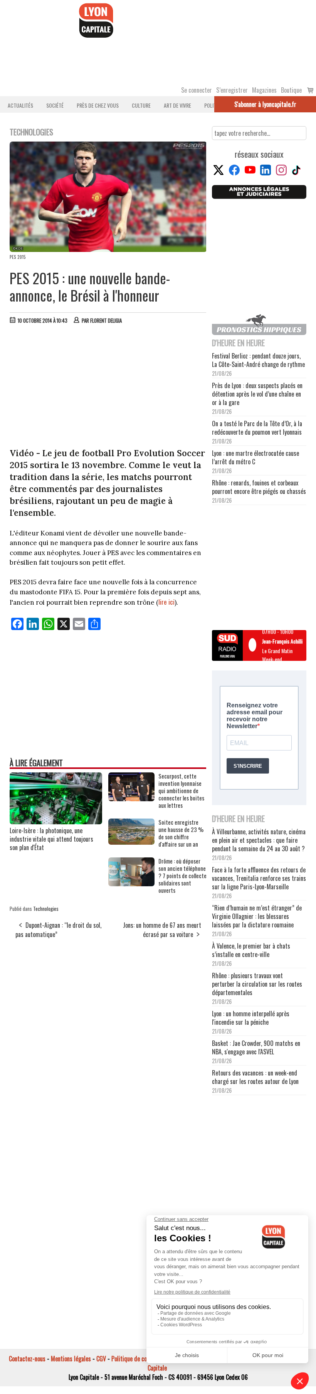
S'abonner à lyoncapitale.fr (265, 104)
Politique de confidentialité (143, 1358)
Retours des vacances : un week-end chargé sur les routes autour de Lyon (255, 1077)
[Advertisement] (108, 388)
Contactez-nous (27, 1358)
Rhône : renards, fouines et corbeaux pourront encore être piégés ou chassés (259, 487)
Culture (141, 105)
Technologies (46, 908)
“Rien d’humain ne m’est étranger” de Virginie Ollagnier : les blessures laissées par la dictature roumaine (257, 916)
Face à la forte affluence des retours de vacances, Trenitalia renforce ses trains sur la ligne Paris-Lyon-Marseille (259, 878)
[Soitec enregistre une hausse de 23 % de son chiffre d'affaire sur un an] (131, 842)
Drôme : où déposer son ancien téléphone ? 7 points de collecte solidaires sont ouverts (182, 875)
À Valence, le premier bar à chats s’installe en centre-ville (251, 950)
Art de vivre (177, 105)
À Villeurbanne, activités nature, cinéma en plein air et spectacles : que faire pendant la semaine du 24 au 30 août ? (259, 840)
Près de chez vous (98, 105)
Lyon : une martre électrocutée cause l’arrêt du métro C (255, 457)
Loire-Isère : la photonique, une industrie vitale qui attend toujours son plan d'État (51, 839)
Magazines (264, 90)
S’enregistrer (232, 90)
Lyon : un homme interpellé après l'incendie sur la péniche (250, 1017)
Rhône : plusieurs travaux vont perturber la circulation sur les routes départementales (257, 984)
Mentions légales (71, 1358)
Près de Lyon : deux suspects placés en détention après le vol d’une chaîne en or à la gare (257, 394)
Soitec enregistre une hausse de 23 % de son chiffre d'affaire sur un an (180, 833)
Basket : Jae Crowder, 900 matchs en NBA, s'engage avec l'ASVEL (256, 1047)
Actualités (20, 105)
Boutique (291, 90)
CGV (101, 1358)
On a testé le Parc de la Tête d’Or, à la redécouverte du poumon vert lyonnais (257, 427)
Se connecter (196, 90)
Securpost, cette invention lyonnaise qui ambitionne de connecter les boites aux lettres (181, 790)
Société (55, 105)
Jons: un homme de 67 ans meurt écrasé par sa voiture (162, 929)
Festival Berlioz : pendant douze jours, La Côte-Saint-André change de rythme (258, 360)
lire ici (166, 602)
